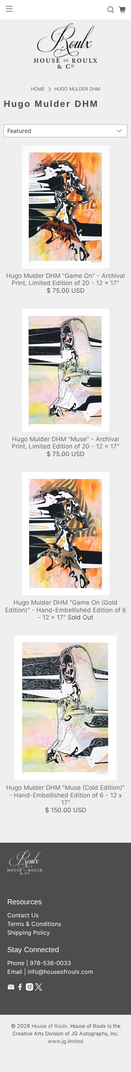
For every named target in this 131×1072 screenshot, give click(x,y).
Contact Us (23, 915)
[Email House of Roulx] (11, 988)
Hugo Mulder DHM (77, 89)
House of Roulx (49, 1026)
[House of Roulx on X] (38, 988)
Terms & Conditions (34, 923)
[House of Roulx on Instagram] (29, 988)
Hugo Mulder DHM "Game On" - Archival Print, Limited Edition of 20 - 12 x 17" (65, 279)
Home (38, 89)
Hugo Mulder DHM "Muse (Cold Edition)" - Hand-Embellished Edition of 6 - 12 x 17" (65, 795)
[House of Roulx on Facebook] (20, 988)
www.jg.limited (65, 1041)
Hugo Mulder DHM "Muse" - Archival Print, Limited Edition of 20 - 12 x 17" (65, 442)
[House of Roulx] (65, 45)
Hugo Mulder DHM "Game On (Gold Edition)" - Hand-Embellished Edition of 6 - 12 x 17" (65, 610)
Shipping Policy (28, 932)
